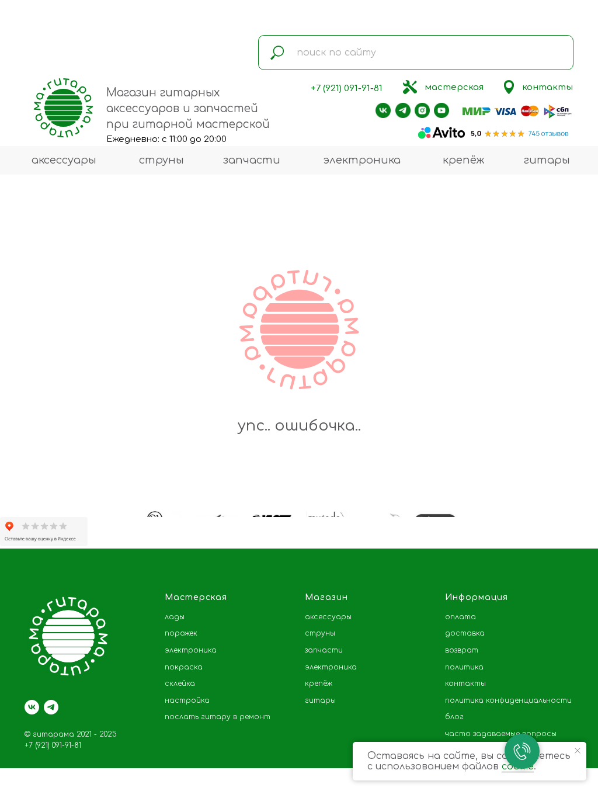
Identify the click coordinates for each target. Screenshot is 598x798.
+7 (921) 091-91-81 (347, 88)
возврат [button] (461, 650)
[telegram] (51, 707)
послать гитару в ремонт (217, 717)
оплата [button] (460, 617)
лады (175, 617)
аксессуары (64, 160)
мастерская (454, 87)
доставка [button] (465, 633)
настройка (187, 700)
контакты (547, 87)
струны (161, 160)
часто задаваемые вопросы (501, 734)
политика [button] (464, 667)
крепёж (463, 160)
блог (454, 717)
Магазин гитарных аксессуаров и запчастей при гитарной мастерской (188, 108)
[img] (410, 87)
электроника (362, 160)
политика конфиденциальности (508, 700)
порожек (181, 633)
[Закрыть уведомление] (577, 751)
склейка (180, 683)
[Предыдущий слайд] (26, 511)
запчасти (251, 160)
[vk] (32, 707)
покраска (184, 667)
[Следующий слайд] (571, 511)
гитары (547, 160)
